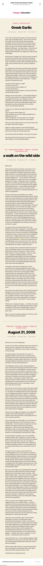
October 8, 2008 (22, 31)
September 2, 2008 (23, 159)
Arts (6, 149)
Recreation (16, 23)
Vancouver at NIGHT (25, 23)
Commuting (27, 149)
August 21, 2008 (21, 332)
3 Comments (33, 159)
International (10, 326)
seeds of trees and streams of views (21, 2)
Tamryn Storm (13, 31)
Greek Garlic (21, 27)
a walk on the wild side (21, 155)
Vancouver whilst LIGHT (21, 151)
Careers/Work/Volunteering (16, 149)
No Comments (32, 31)
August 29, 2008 (22, 336)
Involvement (35, 149)
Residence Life (33, 326)
